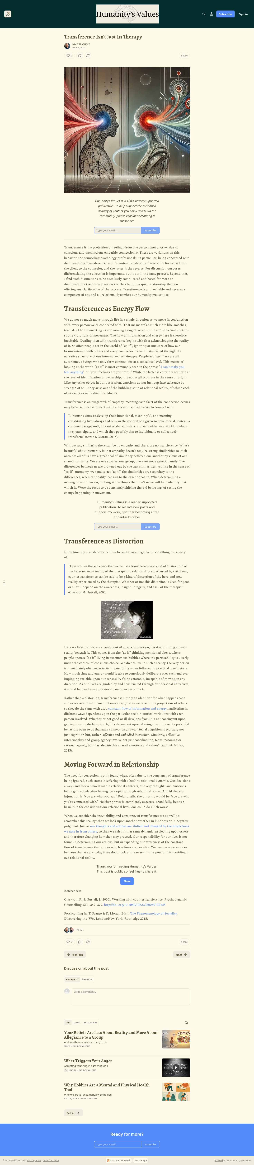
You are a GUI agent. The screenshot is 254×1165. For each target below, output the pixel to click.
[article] (127, 1041)
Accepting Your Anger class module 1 (86, 1065)
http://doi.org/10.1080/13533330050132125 (135, 904)
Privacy (30, 1160)
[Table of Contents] (3, 582)
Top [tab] (68, 1022)
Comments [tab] (72, 979)
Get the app (141, 1160)
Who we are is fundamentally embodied (88, 1094)
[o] (176, 1067)
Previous (77, 954)
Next (179, 954)
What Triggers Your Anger (88, 1060)
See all (71, 1113)
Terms (38, 1160)
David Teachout (81, 44)
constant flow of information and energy (137, 708)
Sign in (243, 14)
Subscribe (225, 14)
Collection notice (51, 1160)
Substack (219, 1160)
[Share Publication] (211, 14)
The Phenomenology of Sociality (153, 913)
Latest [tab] (77, 1022)
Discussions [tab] (90, 1022)
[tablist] (79, 979)
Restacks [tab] (87, 979)
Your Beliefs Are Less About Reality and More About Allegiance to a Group (111, 1035)
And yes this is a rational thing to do (85, 1042)
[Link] (59, 308)
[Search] (203, 14)
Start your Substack (120, 1160)
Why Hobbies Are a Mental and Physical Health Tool (107, 1087)
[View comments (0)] (79, 55)
